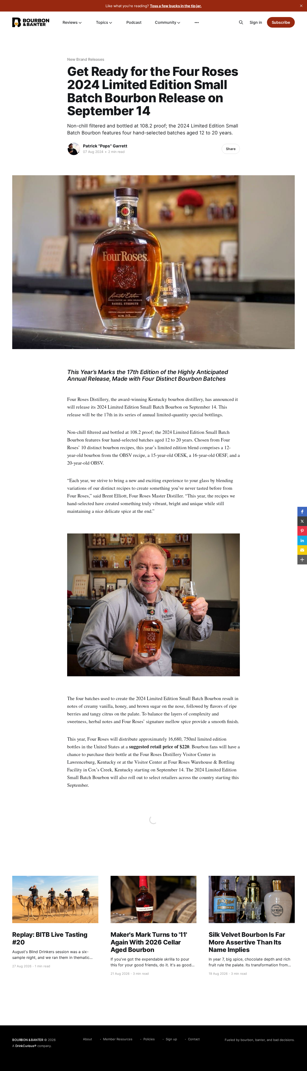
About (87, 1039)
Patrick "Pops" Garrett (105, 146)
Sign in (256, 22)
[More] (196, 22)
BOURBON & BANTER (27, 1040)
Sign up (171, 1039)
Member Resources (117, 1039)
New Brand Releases (85, 59)
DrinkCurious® (25, 1046)
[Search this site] (241, 22)
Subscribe (281, 22)
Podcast (134, 22)
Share (231, 149)
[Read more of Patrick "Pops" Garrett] (74, 149)
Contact (194, 1039)
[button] (302, 511)
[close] (301, 6)
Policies (149, 1039)
